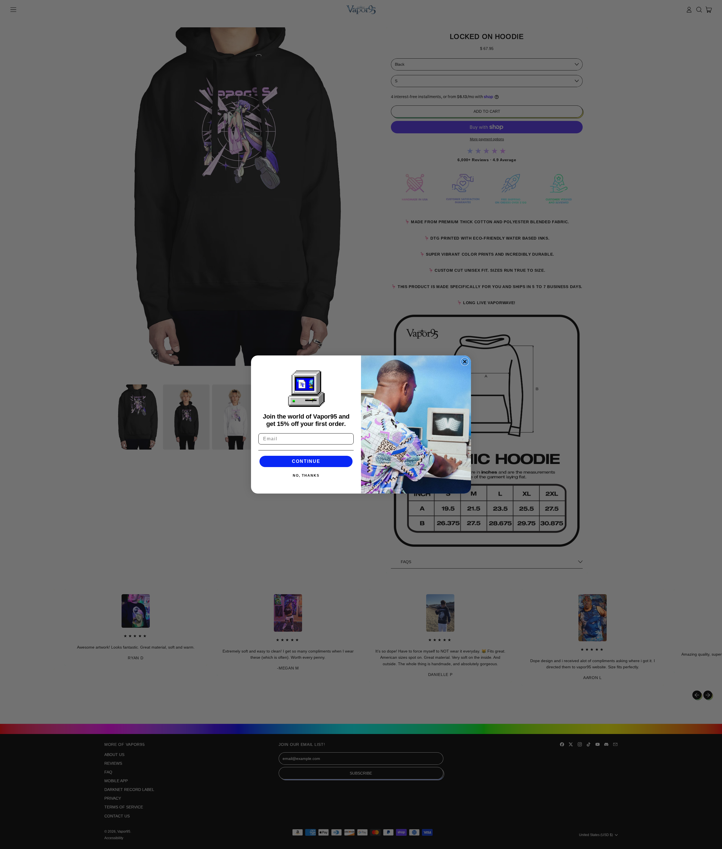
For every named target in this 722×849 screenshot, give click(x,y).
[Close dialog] (464, 361)
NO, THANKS (306, 475)
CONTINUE (306, 461)
